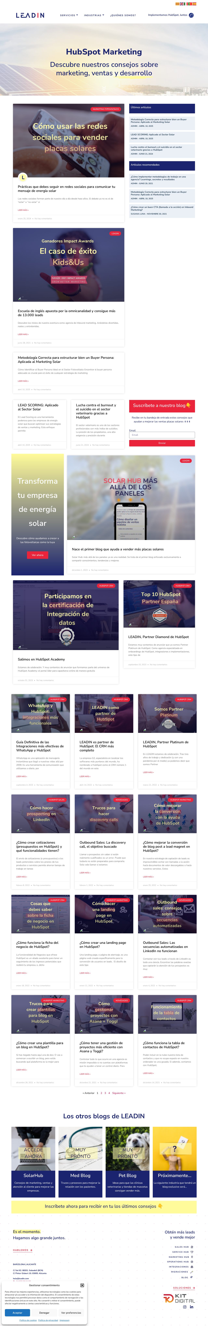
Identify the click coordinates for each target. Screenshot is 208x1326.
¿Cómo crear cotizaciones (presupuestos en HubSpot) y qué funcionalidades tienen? (39, 846)
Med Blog (80, 1175)
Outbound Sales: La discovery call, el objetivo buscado (103, 844)
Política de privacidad (48, 1320)
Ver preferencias (71, 1312)
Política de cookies (28, 1320)
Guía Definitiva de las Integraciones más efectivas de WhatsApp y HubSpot (40, 746)
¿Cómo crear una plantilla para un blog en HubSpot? (39, 1045)
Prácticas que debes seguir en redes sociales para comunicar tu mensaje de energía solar (66, 188)
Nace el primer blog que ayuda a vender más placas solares (118, 549)
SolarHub (33, 1175)
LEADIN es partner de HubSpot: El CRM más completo (97, 746)
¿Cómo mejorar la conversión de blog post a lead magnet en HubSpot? (166, 846)
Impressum (64, 1320)
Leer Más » (23, 210)
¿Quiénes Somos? (123, 15)
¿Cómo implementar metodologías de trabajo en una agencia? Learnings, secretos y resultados (158, 178)
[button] (82, 1285)
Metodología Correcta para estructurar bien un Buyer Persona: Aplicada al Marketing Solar (66, 359)
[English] (182, 3)
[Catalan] (178, 3)
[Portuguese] (190, 3)
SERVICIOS (67, 15)
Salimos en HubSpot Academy (41, 659)
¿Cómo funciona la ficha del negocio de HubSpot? (37, 944)
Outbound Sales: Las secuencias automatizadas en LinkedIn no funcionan (165, 946)
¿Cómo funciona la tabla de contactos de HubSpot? (164, 1045)
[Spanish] (194, 3)
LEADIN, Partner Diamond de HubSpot (158, 637)
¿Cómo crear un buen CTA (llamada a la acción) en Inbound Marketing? (162, 208)
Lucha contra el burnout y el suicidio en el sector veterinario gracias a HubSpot (156, 148)
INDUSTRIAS (92, 15)
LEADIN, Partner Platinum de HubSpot (165, 744)
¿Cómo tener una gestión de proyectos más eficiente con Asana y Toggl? (101, 1047)
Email (132, 430)
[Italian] (186, 3)
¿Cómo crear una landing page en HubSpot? (103, 944)
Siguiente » (118, 1093)
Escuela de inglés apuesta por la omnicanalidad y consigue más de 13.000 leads (66, 313)
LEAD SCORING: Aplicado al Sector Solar (153, 134)
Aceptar (17, 1312)
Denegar (44, 1312)
